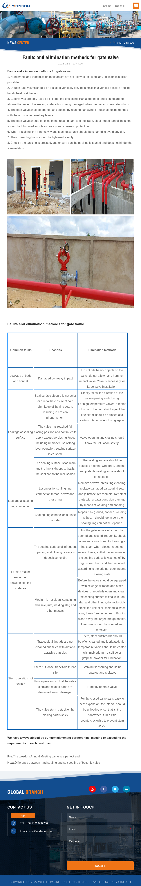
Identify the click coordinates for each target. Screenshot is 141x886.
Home (119, 43)
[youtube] (92, 789)
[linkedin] (126, 789)
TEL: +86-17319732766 (34, 823)
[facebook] (103, 789)
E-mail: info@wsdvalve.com (36, 831)
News (130, 43)
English (107, 5)
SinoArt (124, 882)
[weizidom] (16, 5)
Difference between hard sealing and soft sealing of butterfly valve (57, 762)
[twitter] (115, 789)
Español (119, 5)
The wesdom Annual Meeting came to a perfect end (46, 756)
